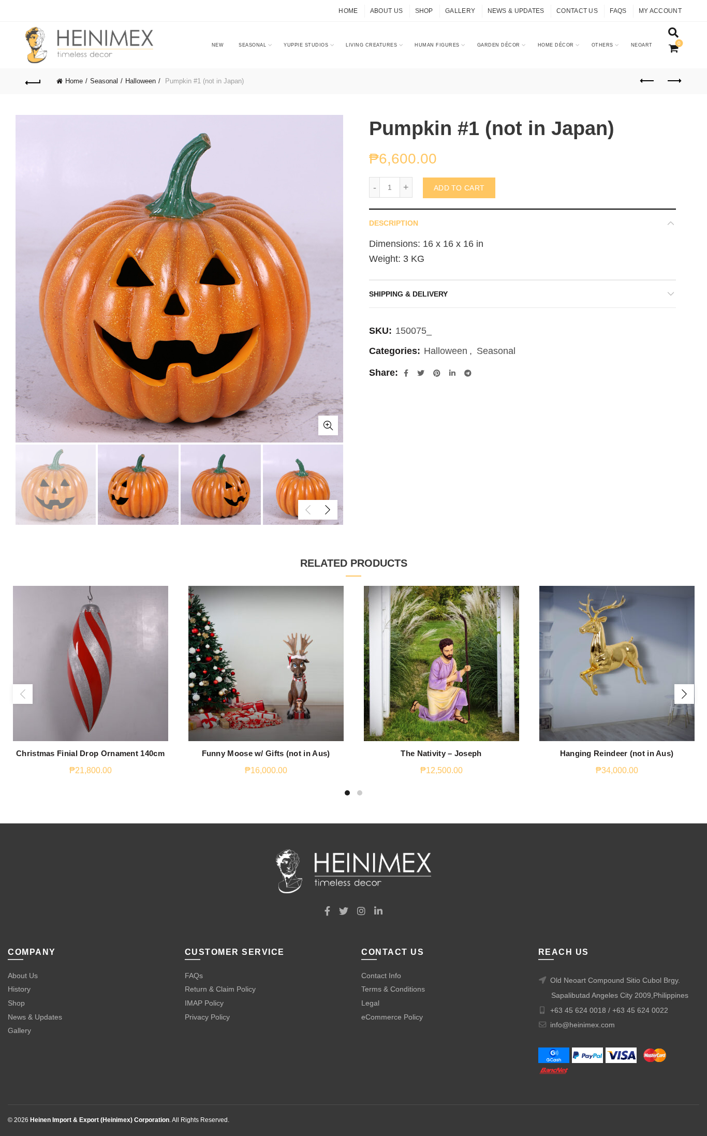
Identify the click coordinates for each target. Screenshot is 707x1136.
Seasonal (252, 45)
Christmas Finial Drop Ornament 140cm (90, 753)
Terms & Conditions (393, 989)
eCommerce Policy (392, 1017)
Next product (674, 81)
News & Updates (516, 10)
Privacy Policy (207, 1017)
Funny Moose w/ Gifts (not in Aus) (266, 753)
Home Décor (556, 45)
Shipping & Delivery (408, 294)
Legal (370, 1003)
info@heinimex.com (582, 1025)
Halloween (140, 81)
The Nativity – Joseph (441, 753)
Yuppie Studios (306, 45)
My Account (660, 10)
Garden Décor (498, 45)
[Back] (33, 81)
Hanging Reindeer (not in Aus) (617, 753)
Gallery (460, 10)
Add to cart (459, 188)
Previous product (648, 81)
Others (602, 45)
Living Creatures (371, 45)
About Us (386, 10)
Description (393, 223)
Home (348, 10)
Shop (424, 10)
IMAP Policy (204, 1003)
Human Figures (437, 45)
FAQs (618, 10)
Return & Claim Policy (220, 989)
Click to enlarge (328, 425)
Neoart (642, 45)
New (218, 45)
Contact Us (577, 10)
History (19, 989)
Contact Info (381, 975)
